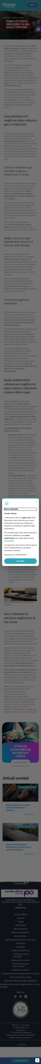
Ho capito (20, 561)
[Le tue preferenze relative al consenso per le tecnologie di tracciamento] (37, 1060)
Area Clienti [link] (9, 541)
